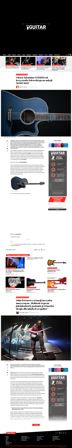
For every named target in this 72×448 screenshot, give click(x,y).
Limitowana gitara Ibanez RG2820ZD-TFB (53, 270)
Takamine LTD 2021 (41, 244)
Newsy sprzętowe (12, 287)
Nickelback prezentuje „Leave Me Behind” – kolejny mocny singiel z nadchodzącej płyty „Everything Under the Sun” (58, 68)
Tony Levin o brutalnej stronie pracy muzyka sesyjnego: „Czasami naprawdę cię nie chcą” (43, 68)
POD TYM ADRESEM (23, 162)
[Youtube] (59, 145)
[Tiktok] (62, 145)
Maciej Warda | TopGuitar (10, 274)
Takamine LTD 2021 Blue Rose (15, 245)
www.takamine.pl (18, 234)
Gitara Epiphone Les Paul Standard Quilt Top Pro (56, 290)
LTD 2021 (21, 244)
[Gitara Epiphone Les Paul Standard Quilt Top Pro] (56, 282)
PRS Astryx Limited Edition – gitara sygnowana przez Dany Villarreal (12, 67)
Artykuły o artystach (20, 297)
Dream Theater (13, 372)
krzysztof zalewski (16, 244)
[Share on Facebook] (7, 144)
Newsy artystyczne (24, 74)
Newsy (18, 74)
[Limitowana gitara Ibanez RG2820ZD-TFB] (56, 263)
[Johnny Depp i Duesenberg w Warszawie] (15, 282)
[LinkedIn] (66, 145)
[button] (66, 54)
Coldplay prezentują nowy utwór (35, 258)
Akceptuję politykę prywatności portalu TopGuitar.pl (56, 207)
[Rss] (65, 433)
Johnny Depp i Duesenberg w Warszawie (13, 290)
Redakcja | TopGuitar (30, 259)
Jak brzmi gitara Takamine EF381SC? (33, 290)
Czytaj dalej (36, 424)
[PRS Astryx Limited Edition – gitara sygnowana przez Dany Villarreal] (13, 61)
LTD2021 (29, 153)
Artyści (27, 297)
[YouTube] (60, 433)
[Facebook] (50, 145)
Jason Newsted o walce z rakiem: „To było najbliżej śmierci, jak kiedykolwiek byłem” (28, 68)
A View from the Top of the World (37, 374)
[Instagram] (56, 145)
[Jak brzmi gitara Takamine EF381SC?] (36, 282)
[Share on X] (7, 146)
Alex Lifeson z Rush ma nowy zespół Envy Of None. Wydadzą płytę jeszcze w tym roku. (15, 271)
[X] (53, 145)
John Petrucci (39, 397)
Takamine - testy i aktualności (32, 244)
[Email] (7, 148)
